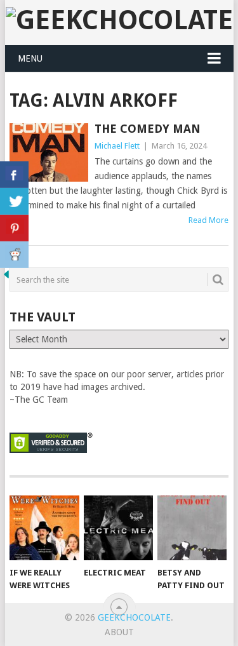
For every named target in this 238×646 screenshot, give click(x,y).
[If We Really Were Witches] (44, 527)
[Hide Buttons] (6, 278)
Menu (30, 58)
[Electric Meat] (118, 527)
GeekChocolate (134, 617)
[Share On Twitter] (14, 201)
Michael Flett (117, 146)
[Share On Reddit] (14, 254)
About (119, 632)
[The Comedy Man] (49, 152)
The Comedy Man (148, 128)
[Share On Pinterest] (14, 228)
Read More (208, 220)
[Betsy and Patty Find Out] (192, 527)
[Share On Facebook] (14, 174)
